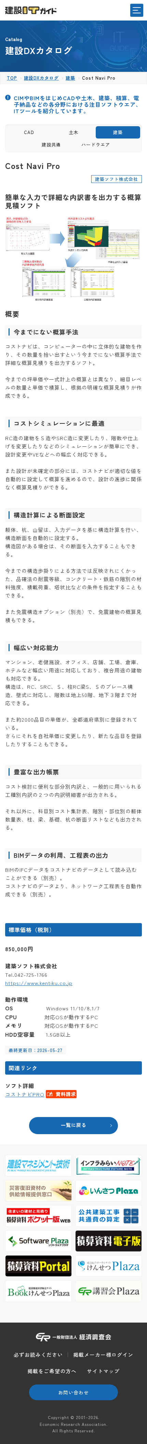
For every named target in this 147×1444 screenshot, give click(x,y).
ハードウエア (95, 144)
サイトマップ (103, 1371)
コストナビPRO (24, 1094)
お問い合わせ (73, 1392)
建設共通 (51, 144)
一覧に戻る (73, 1124)
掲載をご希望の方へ (52, 1371)
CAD (29, 132)
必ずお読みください (38, 1354)
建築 (118, 132)
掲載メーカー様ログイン (103, 1354)
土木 (73, 132)
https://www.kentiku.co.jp (38, 982)
